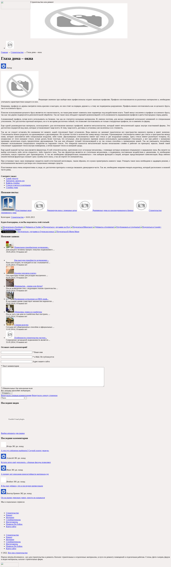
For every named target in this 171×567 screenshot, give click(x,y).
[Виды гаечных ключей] (4, 482)
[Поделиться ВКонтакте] (82, 227)
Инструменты (12, 522)
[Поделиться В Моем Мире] (67, 232)
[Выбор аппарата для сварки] (4, 446)
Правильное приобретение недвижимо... (31, 247)
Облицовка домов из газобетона (28, 312)
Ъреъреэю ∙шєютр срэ (15, 181)
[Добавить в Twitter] (32, 227)
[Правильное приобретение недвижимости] (10, 247)
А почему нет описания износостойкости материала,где (25, 474)
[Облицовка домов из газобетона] (10, 312)
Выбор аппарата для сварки (13, 433)
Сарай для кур (12, 178)
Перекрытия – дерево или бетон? (28, 286)
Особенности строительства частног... (30, 338)
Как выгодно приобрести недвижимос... (31, 260)
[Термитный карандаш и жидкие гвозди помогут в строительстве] (4, 493)
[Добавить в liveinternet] (103, 227)
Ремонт (9, 515)
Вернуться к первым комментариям (16, 395)
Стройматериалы (13, 520)
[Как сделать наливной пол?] (4, 470)
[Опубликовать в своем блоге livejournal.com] (127, 227)
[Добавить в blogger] (11, 229)
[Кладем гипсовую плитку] (10, 273)
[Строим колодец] (10, 325)
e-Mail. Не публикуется (43, 357)
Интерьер (10, 517)
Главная (4, 52)
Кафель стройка (13, 183)
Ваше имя (38, 352)
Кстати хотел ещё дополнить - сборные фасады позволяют (26, 462)
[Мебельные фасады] (4, 458)
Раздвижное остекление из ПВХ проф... (31, 299)
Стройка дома (12, 187)
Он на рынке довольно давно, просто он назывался (23, 498)
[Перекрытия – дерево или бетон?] (10, 286)
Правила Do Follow (14, 524)
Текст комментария (10, 366)
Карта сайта (11, 526)
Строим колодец (21, 325)
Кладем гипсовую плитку (25, 273)
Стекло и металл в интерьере (18, 185)
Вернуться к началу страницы (44, 395)
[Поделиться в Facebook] (12, 227)
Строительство (17, 52)
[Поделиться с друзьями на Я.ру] (56, 227)
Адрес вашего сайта (41, 361)
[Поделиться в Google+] (150, 227)
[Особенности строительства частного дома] (10, 338)
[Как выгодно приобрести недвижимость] (10, 260)
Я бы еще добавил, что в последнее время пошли (22, 486)
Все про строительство (18, 553)
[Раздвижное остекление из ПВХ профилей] (10, 299)
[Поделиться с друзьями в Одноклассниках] (35, 232)
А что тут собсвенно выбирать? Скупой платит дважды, (25, 450)
